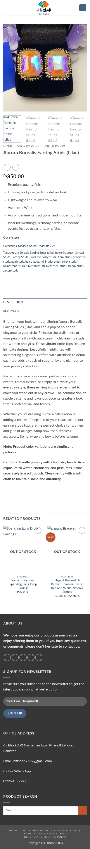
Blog (64, 833)
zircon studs (10, 270)
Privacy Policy (44, 830)
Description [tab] (13, 302)
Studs (32, 246)
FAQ (77, 830)
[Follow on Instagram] (15, 657)
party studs (69, 261)
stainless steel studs (54, 266)
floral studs (65, 257)
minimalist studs (51, 261)
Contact (64, 830)
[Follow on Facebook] (7, 657)
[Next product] (7, 167)
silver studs (33, 266)
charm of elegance (31, 420)
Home (8, 146)
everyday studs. (47, 257)
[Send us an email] (31, 657)
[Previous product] (15, 167)
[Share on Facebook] (11, 280)
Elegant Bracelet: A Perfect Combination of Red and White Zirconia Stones (67, 586)
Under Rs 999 (54, 146)
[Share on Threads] (27, 280)
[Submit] (82, 810)
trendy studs (76, 266)
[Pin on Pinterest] (38, 280)
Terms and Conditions (39, 833)
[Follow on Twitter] (23, 657)
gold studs (17, 261)
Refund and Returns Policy (45, 836)
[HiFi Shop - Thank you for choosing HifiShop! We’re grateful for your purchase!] (45, 7)
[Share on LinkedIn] (43, 280)
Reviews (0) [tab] (11, 311)
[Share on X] (16, 280)
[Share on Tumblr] (48, 280)
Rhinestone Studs (14, 266)
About (25, 830)
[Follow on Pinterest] (38, 657)
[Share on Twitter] (22, 280)
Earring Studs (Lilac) (24, 257)
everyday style (14, 387)
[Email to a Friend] (32, 280)
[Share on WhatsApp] (6, 280)
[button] (6, 7)
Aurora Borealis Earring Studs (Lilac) (32, 252)
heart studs (32, 261)
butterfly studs (64, 252)
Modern (23, 246)
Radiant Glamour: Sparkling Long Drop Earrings (23, 584)
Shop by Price (28, 146)
